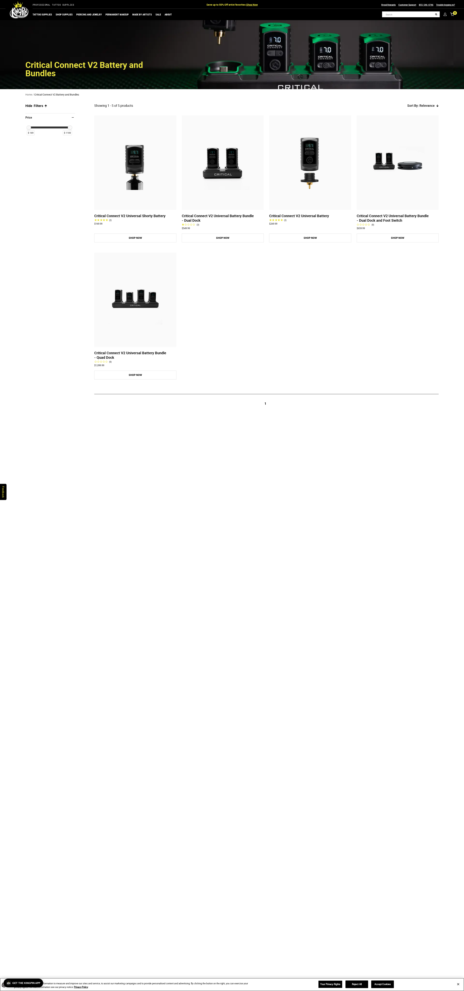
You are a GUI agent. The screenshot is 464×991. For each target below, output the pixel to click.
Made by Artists (142, 14)
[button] (23, 983)
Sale (158, 14)
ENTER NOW (263, 4)
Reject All (357, 984)
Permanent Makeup (117, 14)
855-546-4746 (426, 4)
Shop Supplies (64, 14)
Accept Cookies (382, 984)
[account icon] (445, 14)
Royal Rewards (388, 4)
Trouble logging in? (445, 4)
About (168, 14)
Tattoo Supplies (42, 14)
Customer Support (407, 4)
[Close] (458, 984)
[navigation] (50, 126)
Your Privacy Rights (330, 984)
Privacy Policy (81, 987)
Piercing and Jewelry (89, 14)
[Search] (436, 14)
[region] (232, 984)
